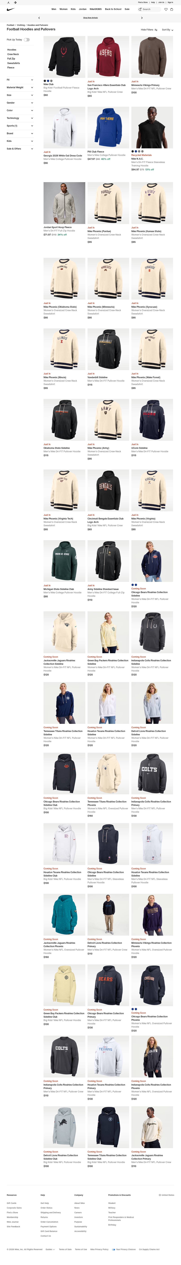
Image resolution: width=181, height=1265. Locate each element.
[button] (20, 79)
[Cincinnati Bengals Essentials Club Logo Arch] (108, 490)
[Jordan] (8, 2)
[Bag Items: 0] (171, 9)
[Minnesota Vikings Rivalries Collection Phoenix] (152, 915)
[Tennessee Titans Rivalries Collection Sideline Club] (108, 1127)
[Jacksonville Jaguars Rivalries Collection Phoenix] (64, 915)
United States (168, 1195)
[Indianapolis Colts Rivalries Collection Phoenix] (152, 1056)
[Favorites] (166, 9)
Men (54, 9)
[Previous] (39, 18)
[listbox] (167, 29)
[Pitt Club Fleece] (108, 128)
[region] (18, 95)
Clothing (21, 25)
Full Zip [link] (11, 58)
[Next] (142, 18)
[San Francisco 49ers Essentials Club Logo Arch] (108, 57)
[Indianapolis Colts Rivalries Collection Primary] (152, 773)
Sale (127, 9)
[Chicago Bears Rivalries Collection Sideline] (152, 561)
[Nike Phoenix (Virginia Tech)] (64, 490)
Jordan (82, 9)
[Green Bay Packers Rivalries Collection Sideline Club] (64, 985)
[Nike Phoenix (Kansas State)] (152, 203)
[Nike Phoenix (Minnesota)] (108, 279)
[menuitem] (156, 2)
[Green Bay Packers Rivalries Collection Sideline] (108, 632)
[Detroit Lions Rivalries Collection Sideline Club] (64, 1127)
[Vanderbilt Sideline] (108, 349)
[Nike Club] (64, 57)
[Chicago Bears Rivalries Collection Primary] (108, 985)
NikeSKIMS (96, 9)
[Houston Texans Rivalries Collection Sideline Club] (64, 844)
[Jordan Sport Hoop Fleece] (64, 203)
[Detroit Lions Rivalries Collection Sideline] (152, 703)
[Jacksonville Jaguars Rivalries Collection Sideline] (64, 632)
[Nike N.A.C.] (152, 128)
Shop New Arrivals (90, 18)
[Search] (140, 9)
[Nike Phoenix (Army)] (108, 420)
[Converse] (15, 2)
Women (63, 9)
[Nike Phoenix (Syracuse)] (152, 279)
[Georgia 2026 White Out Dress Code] (64, 128)
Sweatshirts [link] (13, 63)
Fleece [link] (10, 67)
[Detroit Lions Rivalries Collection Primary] (108, 915)
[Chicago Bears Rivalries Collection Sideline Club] (64, 773)
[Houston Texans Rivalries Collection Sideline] (108, 703)
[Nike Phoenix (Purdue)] (108, 203)
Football (10, 25)
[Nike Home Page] (11, 9)
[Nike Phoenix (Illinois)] (64, 349)
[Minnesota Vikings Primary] (152, 57)
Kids (73, 9)
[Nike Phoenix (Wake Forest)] (152, 349)
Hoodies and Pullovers (37, 25)
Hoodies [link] (11, 50)
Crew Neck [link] (13, 54)
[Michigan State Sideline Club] (64, 561)
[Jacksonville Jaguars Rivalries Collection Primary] (152, 1127)
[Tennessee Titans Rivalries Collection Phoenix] (108, 773)
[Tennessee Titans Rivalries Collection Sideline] (64, 703)
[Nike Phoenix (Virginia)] (152, 490)
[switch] (27, 39)
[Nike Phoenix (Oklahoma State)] (64, 279)
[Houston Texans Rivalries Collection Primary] (108, 1056)
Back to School (113, 9)
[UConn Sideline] (152, 420)
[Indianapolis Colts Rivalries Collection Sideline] (152, 632)
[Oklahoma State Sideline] (64, 420)
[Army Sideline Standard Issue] (108, 561)
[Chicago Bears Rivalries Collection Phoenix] (152, 985)
